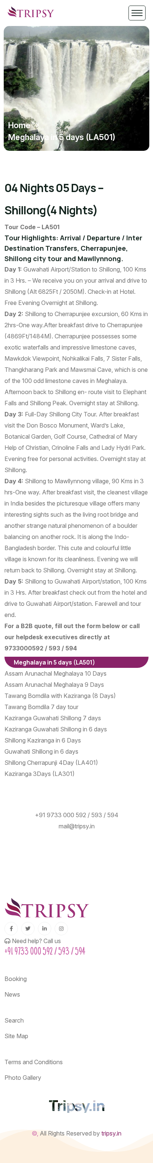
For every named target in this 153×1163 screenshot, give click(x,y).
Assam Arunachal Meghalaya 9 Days (54, 684)
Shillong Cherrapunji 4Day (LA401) (51, 762)
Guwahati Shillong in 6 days (41, 751)
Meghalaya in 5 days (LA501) (54, 662)
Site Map (16, 1036)
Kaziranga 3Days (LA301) (39, 773)
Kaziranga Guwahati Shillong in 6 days (55, 729)
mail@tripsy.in (77, 826)
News (12, 994)
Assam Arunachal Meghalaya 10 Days (55, 673)
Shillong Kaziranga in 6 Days (42, 740)
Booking (15, 978)
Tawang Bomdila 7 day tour (41, 707)
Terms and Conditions (33, 1062)
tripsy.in (111, 1133)
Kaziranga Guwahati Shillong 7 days (52, 718)
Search (14, 1020)
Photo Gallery (22, 1077)
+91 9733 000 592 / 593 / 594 (76, 815)
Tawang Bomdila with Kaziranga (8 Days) (60, 695)
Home (19, 125)
